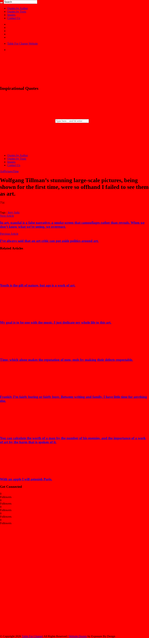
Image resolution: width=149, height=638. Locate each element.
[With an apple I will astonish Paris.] (24, 472)
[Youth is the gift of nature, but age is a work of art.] (24, 278)
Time (16, 171)
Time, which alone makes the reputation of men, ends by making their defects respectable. (66, 360)
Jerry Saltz (14, 212)
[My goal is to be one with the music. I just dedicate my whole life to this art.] (24, 315)
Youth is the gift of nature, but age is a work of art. (37, 285)
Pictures (8, 171)
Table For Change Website (22, 43)
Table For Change (32, 636)
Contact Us (13, 18)
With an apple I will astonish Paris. (26, 479)
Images (11, 14)
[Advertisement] (27, 579)
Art (2, 171)
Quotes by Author (17, 8)
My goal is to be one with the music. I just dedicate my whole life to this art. (55, 322)
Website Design (78, 636)
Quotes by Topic (16, 11)
